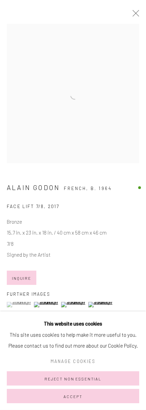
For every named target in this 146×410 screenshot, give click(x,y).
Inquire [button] (21, 278)
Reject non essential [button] (73, 378)
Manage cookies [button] (73, 361)
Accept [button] (72, 396)
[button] (19, 304)
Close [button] (134, 15)
